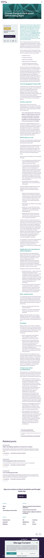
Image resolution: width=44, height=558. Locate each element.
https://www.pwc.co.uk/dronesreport (27, 429)
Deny (22, 553)
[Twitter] (10, 41)
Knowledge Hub (8, 11)
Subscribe (21, 496)
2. (20, 431)
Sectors (4, 517)
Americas (34, 520)
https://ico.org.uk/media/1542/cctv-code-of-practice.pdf (30, 435)
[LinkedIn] (8, 41)
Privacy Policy (24, 555)
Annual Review (16, 11)
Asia (33, 522)
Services (24, 503)
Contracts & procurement (29, 509)
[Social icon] (36, 534)
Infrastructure (6, 520)
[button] (37, 542)
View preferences (33, 553)
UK (23, 520)
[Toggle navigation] (42, 2)
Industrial (5, 522)
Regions (24, 517)
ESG (4, 508)
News (4, 506)
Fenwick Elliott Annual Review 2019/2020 (30, 11)
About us (4, 503)
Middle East (26, 522)
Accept (11, 553)
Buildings (5, 524)
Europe (34, 524)
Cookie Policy (19, 555)
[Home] (4, 2)
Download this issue (8, 36)
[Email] (16, 41)
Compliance (39, 555)
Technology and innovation (10, 510)
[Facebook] (13, 41)
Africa (24, 524)
